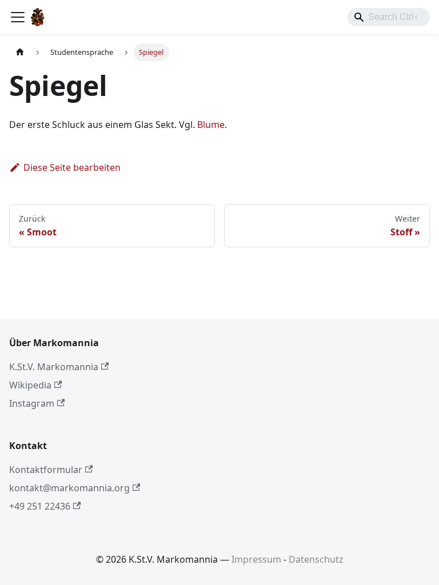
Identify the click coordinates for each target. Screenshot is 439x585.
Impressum (256, 559)
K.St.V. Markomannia (53, 366)
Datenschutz (316, 559)
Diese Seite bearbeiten (72, 167)
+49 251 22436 (39, 506)
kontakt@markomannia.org (69, 488)
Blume (211, 124)
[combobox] (389, 17)
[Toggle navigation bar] (17, 17)
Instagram (31, 403)
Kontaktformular (45, 469)
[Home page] (20, 52)
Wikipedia (30, 385)
